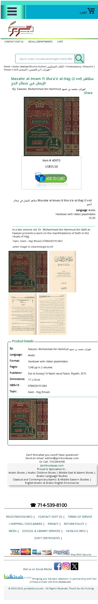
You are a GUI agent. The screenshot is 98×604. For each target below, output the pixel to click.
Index (13, 531)
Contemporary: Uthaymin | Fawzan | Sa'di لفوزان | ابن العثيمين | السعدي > (49, 68)
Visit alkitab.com (62, 581)
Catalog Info (76, 531)
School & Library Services (41, 531)
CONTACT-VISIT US (14, 41)
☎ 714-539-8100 (48, 505)
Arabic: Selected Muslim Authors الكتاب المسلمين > (39, 66)
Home (7, 66)
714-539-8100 (57, 461)
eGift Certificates (47, 538)
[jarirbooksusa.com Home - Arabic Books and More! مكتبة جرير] (20, 36)
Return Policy (74, 524)
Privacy (53, 524)
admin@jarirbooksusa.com (62, 458)
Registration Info (19, 516)
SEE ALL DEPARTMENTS (40, 41)
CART (83, 13)
